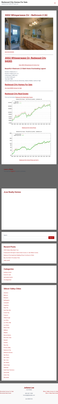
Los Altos (6, 320)
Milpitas (6, 332)
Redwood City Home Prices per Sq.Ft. (29, 160)
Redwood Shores (8, 352)
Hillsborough (7, 317)
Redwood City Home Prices (29, 127)
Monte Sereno (7, 335)
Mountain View (7, 337)
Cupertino (6, 305)
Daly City (6, 307)
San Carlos (6, 357)
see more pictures (9, 52)
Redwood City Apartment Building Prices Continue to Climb (19, 255)
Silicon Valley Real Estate (51, 393)
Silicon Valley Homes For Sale (50, 391)
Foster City (6, 312)
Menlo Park (6, 327)
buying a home (7, 272)
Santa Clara (7, 365)
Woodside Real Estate (5, 393)
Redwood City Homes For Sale (14, 2)
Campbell (6, 302)
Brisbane (6, 297)
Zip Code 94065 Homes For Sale (13, 88)
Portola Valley (7, 347)
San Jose (6, 360)
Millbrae (6, 330)
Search (5, 235)
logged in (13, 171)
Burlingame (6, 300)
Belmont (6, 295)
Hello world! (7, 260)
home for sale (7, 274)
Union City (6, 375)
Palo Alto (6, 345)
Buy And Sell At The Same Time (12, 257)
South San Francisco (9, 370)
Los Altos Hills (7, 322)
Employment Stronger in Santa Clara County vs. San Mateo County (21, 252)
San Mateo (6, 362)
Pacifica (6, 342)
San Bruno (6, 355)
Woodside (6, 377)
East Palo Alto (7, 310)
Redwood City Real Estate (16, 94)
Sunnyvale (6, 372)
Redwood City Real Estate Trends (24, 97)
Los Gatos (6, 325)
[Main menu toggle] (54, 3)
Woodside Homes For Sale (7, 391)
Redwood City (7, 350)
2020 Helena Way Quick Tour (11, 250)
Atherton (6, 293)
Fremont (6, 315)
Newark (6, 340)
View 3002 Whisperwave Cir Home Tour (29, 65)
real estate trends (8, 277)
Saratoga (6, 367)
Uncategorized (7, 279)
